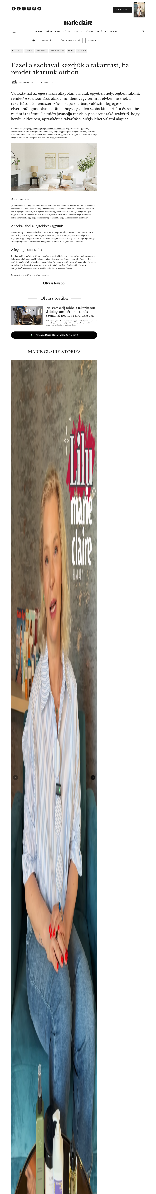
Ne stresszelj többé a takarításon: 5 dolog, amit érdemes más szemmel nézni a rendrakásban (71, 311)
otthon (29, 50)
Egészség (89, 31)
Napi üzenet (102, 31)
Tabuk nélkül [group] (94, 40)
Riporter (77, 31)
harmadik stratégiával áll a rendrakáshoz (33, 256)
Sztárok (48, 31)
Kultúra (113, 31)
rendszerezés (57, 50)
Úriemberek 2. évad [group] (70, 40)
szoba (70, 50)
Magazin (38, 31)
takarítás (82, 50)
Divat (57, 31)
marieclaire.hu (26, 82)
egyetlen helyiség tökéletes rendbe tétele (47, 128)
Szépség (67, 31)
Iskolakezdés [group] (47, 40)
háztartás (17, 50)
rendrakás (41, 50)
